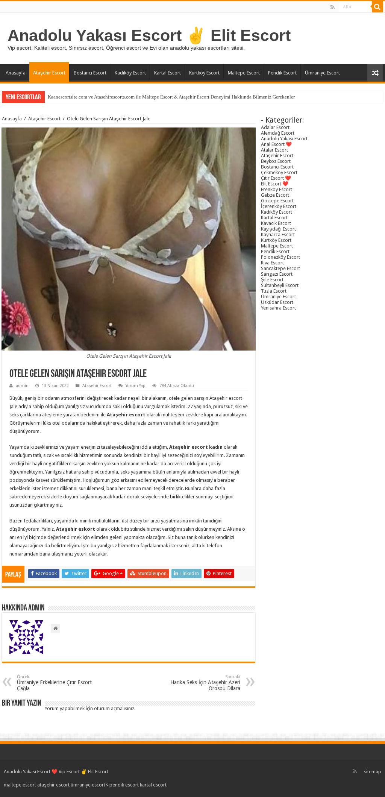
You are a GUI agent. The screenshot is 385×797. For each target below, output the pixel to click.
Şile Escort (272, 279)
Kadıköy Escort (130, 73)
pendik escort (124, 785)
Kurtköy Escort (204, 73)
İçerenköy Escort (278, 206)
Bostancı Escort (90, 73)
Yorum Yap (136, 385)
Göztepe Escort (277, 200)
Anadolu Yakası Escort (284, 138)
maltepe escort (20, 785)
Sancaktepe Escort (280, 268)
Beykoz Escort (276, 161)
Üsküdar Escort (277, 302)
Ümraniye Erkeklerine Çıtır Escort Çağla (54, 682)
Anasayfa (16, 73)
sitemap (372, 771)
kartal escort (153, 785)
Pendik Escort (282, 73)
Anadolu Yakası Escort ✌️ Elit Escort (149, 35)
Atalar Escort (274, 150)
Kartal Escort (167, 73)
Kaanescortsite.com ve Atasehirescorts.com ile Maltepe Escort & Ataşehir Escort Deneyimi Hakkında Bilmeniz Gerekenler (171, 97)
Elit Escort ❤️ (274, 184)
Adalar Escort (275, 127)
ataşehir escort (53, 785)
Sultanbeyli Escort (280, 285)
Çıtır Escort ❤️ (276, 178)
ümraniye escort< (90, 785)
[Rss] (332, 7)
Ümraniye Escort (322, 73)
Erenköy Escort (276, 189)
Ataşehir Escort (49, 73)
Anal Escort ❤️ (276, 144)
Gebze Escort (275, 195)
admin (22, 385)
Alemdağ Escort (277, 133)
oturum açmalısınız (114, 708)
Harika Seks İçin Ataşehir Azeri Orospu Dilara (205, 682)
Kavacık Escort (276, 223)
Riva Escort (272, 263)
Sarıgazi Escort (277, 274)
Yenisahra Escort (278, 308)
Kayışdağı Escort (278, 229)
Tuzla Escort (273, 291)
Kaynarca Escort (278, 234)
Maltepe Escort (244, 73)
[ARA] (377, 6)
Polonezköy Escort (280, 257)
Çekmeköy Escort (279, 172)
